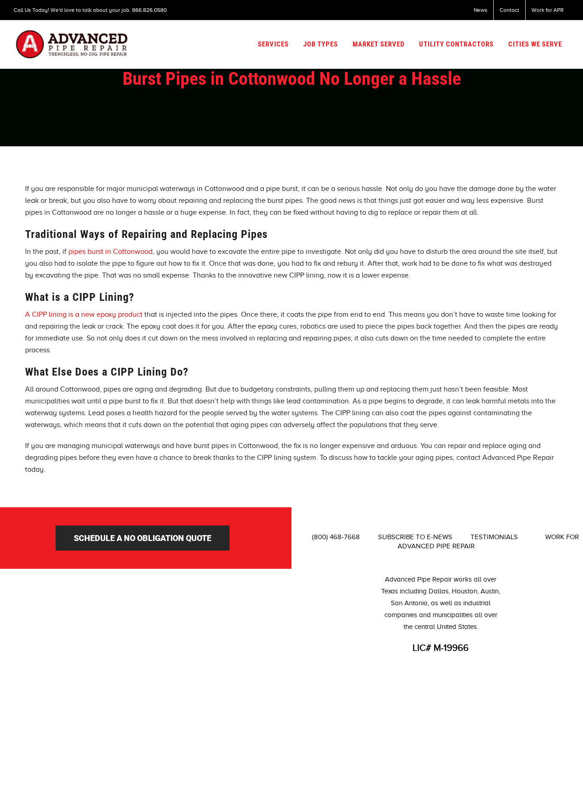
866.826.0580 (149, 10)
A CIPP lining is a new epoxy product (84, 314)
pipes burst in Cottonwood (109, 251)
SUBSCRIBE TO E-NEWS (415, 537)
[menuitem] (480, 10)
